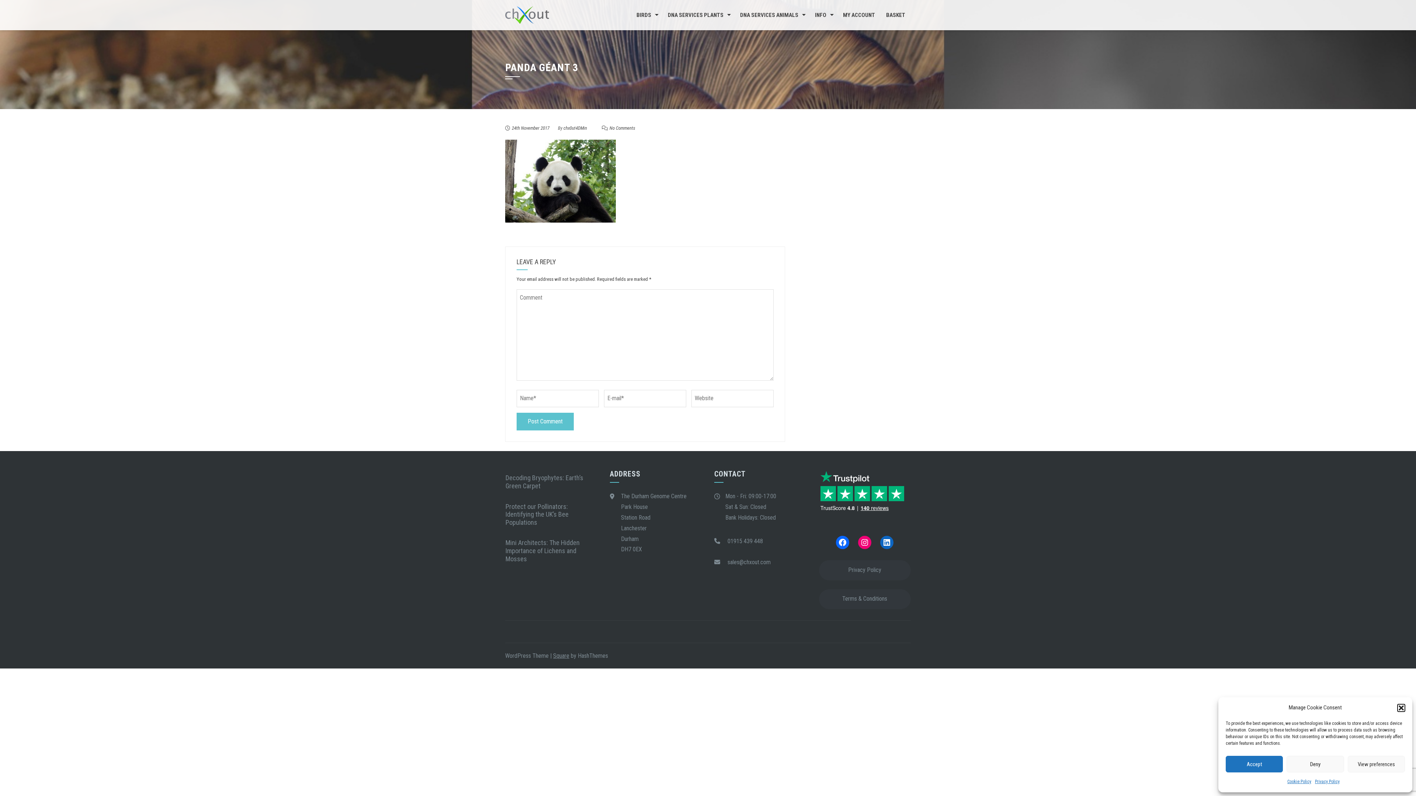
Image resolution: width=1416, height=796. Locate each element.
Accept (1254, 764)
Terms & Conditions (864, 598)
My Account (859, 15)
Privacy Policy (1327, 781)
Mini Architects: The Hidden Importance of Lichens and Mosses (543, 550)
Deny (1315, 764)
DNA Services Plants (695, 15)
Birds (643, 15)
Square (561, 655)
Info (820, 15)
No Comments (622, 128)
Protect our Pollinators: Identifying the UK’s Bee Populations (537, 514)
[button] (1401, 708)
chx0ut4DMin (575, 128)
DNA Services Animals (769, 15)
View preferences (1376, 764)
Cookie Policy (1299, 781)
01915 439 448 (745, 541)
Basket (895, 15)
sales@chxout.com (749, 562)
